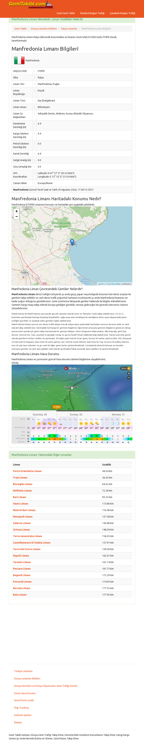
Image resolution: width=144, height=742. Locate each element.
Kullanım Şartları (22, 715)
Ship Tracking (21, 707)
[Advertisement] (72, 634)
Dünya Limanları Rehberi (27, 678)
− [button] (16, 216)
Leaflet (101, 283)
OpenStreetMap (114, 283)
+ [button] (16, 211)
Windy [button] (15, 362)
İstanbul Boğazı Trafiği (92, 13)
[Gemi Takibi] (31, 4)
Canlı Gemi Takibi (66, 13)
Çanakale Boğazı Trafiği (122, 13)
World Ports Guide (24, 700)
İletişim (18, 722)
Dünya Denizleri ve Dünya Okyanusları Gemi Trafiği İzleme (45, 686)
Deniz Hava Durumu (25, 693)
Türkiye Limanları (23, 671)
